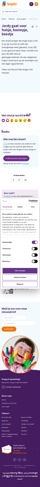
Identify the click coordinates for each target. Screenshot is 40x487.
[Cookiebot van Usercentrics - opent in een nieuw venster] (29, 201)
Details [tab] (20, 207)
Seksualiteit (6, 431)
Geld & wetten (7, 436)
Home (4, 400)
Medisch (24, 431)
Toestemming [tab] (7, 207)
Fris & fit (24, 434)
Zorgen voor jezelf (27, 424)
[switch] (35, 248)
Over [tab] (33, 207)
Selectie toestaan (20, 277)
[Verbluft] (20, 120)
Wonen (23, 427)
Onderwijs (24, 421)
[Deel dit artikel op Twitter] (19, 180)
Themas (11, 19)
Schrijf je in (8, 196)
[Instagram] (20, 459)
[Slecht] (29, 120)
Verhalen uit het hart (9, 403)
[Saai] (24, 120)
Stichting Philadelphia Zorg (20, 451)
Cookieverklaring (29, 465)
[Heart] (7, 120)
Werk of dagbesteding (10, 434)
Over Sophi (5, 407)
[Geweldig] (12, 120)
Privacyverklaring (20, 467)
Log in (5, 144)
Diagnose (5, 421)
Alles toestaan (20, 271)
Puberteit (5, 427)
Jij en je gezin (21, 19)
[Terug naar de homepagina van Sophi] (9, 4)
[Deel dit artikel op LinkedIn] (25, 180)
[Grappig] (16, 120)
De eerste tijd (6, 417)
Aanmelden (9, 329)
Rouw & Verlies (26, 417)
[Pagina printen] (32, 26)
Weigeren (20, 284)
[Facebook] (15, 459)
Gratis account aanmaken (16, 158)
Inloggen (25, 163)
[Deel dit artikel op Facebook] (13, 180)
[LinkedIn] (25, 459)
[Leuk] (3, 120)
